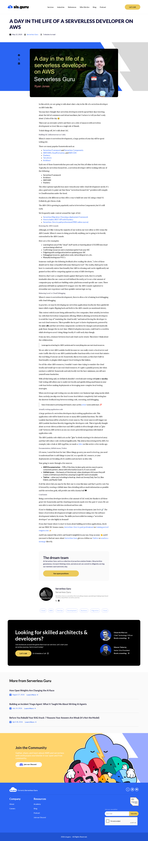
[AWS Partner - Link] (134, 801)
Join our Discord (40, 817)
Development (72, 610)
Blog (94, 7)
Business (84, 610)
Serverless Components (73, 150)
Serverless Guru (32, 34)
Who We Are (84, 7)
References (72, 7)
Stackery (46, 155)
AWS (51, 610)
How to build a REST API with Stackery (58, 219)
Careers (12, 808)
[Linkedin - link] (132, 789)
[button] (50, 7)
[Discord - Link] (137, 789)
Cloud (43, 610)
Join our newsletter (111, 809)
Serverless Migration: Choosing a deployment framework (65, 217)
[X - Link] (128, 789)
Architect (47, 160)
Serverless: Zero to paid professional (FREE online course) (65, 222)
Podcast (103, 7)
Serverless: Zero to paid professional (78, 527)
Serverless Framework (52, 150)
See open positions (61, 573)
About (11, 804)
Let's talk (132, 7)
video (80, 444)
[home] (18, 7)
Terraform (47, 158)
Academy (37, 804)
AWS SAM (47, 153)
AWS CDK (73, 153)
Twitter (95, 538)
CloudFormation (58, 153)
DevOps (60, 610)
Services (50, 7)
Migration (95, 610)
